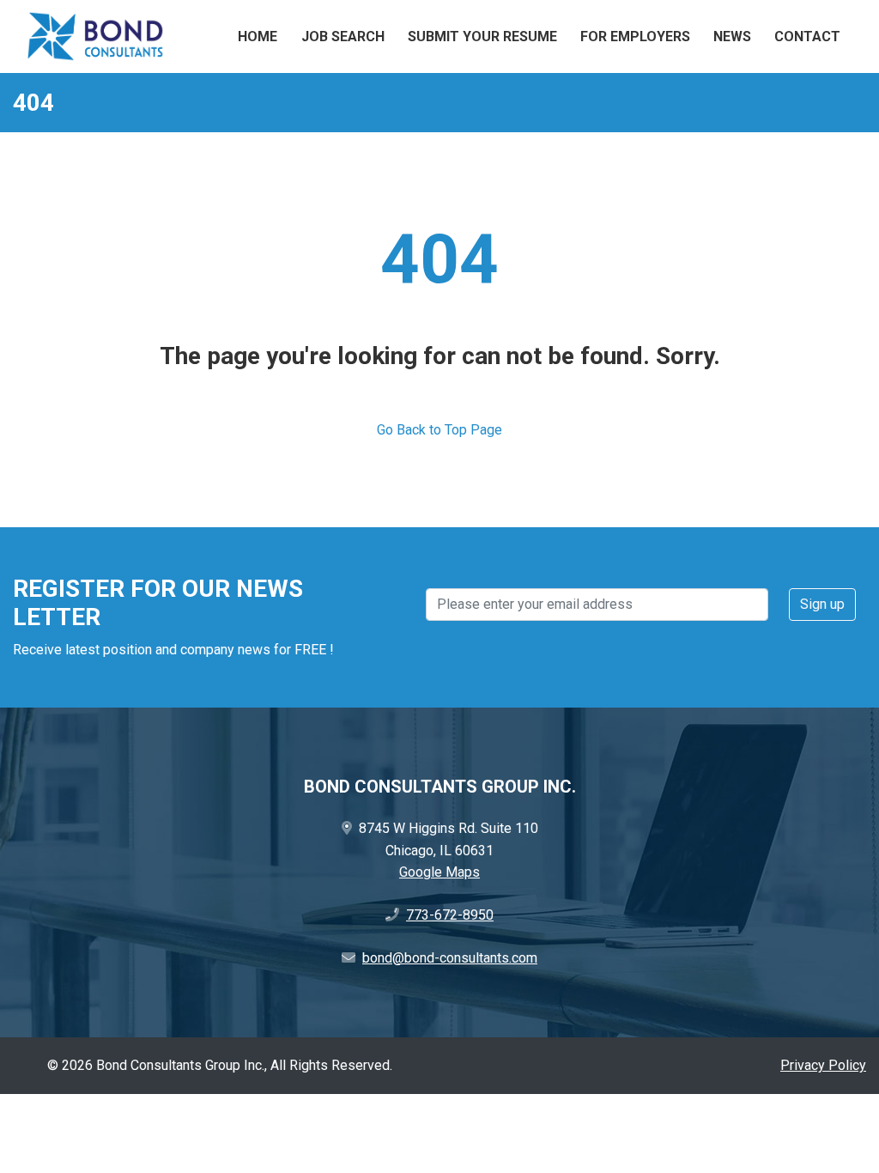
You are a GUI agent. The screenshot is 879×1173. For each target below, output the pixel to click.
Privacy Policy (823, 1065)
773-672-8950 (450, 915)
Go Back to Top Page (439, 430)
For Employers (635, 36)
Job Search (343, 36)
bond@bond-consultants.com (449, 958)
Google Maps (439, 872)
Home (257, 36)
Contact (807, 36)
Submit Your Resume (482, 36)
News (732, 36)
